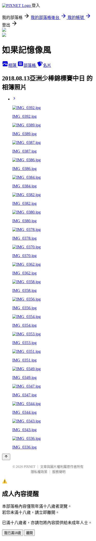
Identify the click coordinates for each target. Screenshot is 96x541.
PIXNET (29, 467)
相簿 (12, 65)
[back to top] (6, 457)
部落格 (30, 65)
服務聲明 (59, 472)
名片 (47, 65)
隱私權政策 (39, 472)
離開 (29, 533)
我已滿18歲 (12, 533)
